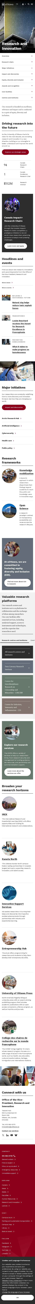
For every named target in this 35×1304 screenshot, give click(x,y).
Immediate (9, 1173)
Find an (7, 1163)
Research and (11, 1202)
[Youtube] (11, 1135)
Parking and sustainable (16, 1221)
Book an (7, 1231)
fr (17, 4)
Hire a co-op (9, 1166)
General (7, 1159)
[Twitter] (3, 1135)
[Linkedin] (7, 1135)
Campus (7, 1217)
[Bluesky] (16, 1135)
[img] (7, 4)
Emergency (10, 1170)
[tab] (14, 641)
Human (8, 1199)
